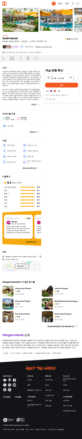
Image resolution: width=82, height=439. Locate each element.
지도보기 (24, 41)
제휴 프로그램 (67, 405)
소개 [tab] (3, 58)
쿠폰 (26, 429)
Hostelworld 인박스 (69, 411)
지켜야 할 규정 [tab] (12, 58)
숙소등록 (66, 400)
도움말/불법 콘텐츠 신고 (34, 405)
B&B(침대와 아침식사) (34, 390)
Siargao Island (7, 41)
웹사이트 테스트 (41, 429)
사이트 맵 (51, 429)
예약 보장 (48, 390)
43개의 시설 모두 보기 (43, 47)
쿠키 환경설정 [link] (59, 429)
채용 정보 (66, 390)
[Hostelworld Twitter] (4, 385)
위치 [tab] (20, 58)
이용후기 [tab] (28, 58)
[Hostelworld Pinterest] (4, 389)
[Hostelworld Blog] (4, 380)
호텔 (28, 385)
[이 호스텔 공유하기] (78, 31)
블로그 (47, 385)
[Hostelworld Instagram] (9, 385)
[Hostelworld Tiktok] (9, 389)
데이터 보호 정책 (8, 429)
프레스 (65, 385)
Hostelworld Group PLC (69, 380)
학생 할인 (48, 405)
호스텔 (5, 35)
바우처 (32, 429)
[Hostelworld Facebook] (14, 380)
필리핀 (16, 41)
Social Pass (49, 380)
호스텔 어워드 (49, 395)
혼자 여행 (48, 400)
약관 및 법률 (20, 429)
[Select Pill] (54, 4)
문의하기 (30, 400)
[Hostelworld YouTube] (14, 385)
